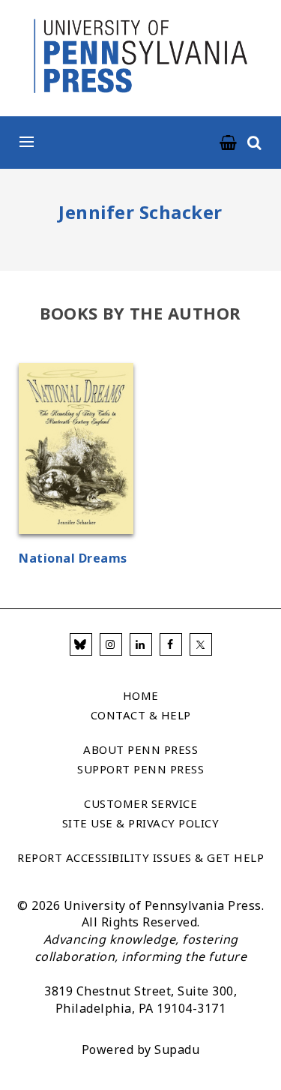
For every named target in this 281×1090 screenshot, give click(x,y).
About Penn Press (140, 749)
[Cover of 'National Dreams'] (76, 451)
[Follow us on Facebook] (171, 644)
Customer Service (140, 803)
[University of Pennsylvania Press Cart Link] (229, 143)
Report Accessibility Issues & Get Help (140, 857)
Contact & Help (141, 714)
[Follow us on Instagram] (111, 644)
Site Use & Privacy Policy (141, 822)
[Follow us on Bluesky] (81, 644)
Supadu (176, 1049)
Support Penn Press (140, 768)
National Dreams (73, 558)
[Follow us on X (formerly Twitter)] (201, 644)
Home (141, 695)
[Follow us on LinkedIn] (141, 644)
